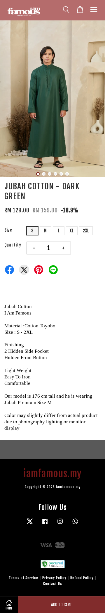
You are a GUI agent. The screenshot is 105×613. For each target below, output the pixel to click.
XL (72, 230)
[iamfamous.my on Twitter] (30, 524)
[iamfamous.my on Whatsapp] (75, 524)
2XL (86, 230)
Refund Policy (81, 578)
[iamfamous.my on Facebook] (45, 524)
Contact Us (52, 583)
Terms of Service (23, 578)
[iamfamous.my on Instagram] (60, 524)
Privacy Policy (54, 578)
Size (8, 230)
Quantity (12, 244)
